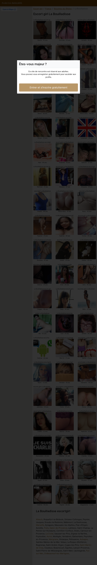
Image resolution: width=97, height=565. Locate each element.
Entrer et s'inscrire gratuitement (48, 87)
